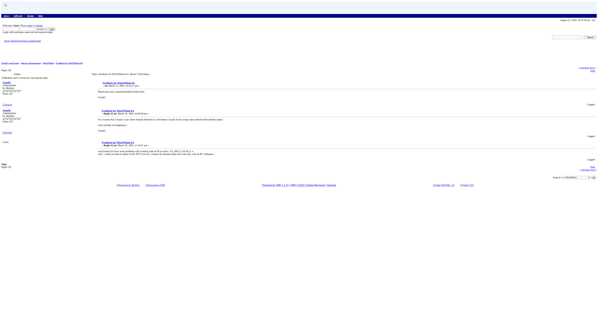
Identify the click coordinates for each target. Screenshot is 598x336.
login (29, 25)
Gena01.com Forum (10, 63)
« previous (584, 67)
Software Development (31, 63)
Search (19, 41)
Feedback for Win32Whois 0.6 (69, 63)
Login (30, 41)
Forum (30, 15)
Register (37, 41)
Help (13, 41)
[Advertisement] (299, 52)
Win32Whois (48, 63)
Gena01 (7, 82)
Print (592, 71)
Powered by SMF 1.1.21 (275, 185)
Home (7, 41)
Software (18, 15)
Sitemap (331, 185)
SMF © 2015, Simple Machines (308, 185)
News (6, 15)
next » (593, 67)
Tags (24, 41)
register (39, 25)
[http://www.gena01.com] (7, 105)
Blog (40, 15)
